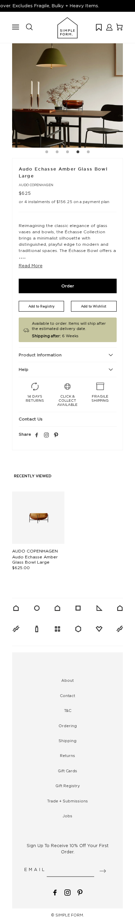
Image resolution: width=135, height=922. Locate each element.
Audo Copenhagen (36, 185)
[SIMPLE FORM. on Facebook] (55, 892)
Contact (67, 695)
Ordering (67, 725)
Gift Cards (67, 770)
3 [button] (67, 152)
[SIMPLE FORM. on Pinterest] (80, 892)
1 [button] (46, 152)
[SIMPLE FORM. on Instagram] (46, 435)
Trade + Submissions (67, 801)
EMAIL (35, 869)
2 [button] (57, 152)
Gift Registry (67, 785)
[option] (67, 92)
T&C (67, 710)
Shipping (67, 740)
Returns (67, 755)
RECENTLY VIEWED (33, 476)
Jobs (67, 816)
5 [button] (88, 152)
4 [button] (77, 152)
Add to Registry (41, 306)
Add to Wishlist (93, 306)
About (67, 680)
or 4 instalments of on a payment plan (64, 201)
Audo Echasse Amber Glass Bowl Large (35, 559)
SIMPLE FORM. (69, 915)
